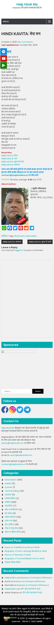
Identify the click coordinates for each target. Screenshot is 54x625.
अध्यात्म (8, 494)
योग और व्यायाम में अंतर (30, 588)
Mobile (8, 483)
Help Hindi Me (27, 4)
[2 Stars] (4, 179)
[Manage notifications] (6, 619)
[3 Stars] (5, 179)
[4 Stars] (7, 179)
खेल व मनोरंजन (11, 509)
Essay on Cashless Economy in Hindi (22, 547)
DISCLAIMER (37, 621)
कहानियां (9, 505)
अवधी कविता (10, 498)
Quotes (8, 487)
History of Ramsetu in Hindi (18, 554)
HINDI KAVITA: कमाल (10, 164)
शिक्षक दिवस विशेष (12, 562)
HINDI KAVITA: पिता (9, 155)
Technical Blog (12, 491)
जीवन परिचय (10, 517)
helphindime (11, 577)
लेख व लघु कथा (11, 528)
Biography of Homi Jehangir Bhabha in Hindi (26, 551)
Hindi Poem (19, 236)
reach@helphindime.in (21, 455)
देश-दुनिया (9, 524)
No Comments (26, 42)
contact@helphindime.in (14, 175)
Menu (6, 21)
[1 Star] (2, 179)
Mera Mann (31, 236)
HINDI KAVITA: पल (9, 158)
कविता (4, 236)
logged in (18, 250)
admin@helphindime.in (12, 443)
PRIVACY (26, 621)
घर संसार (8, 513)
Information (10, 479)
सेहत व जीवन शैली (12, 532)
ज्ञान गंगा (8, 520)
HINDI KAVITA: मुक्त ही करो (12, 161)
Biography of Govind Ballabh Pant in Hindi (24, 558)
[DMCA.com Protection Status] (10, 618)
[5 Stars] (9, 179)
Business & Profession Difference (36, 577)
